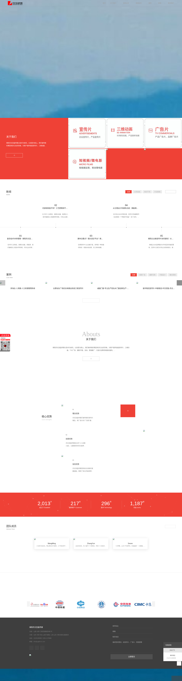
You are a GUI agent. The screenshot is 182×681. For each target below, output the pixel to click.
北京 (34, 635)
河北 (41, 635)
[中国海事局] (101, 604)
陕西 (61, 635)
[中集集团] (143, 604)
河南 (58, 635)
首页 (104, 3)
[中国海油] (122, 604)
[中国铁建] (60, 604)
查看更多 (91, 358)
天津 (38, 635)
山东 (55, 635)
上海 (52, 635)
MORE (14, 155)
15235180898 (171, 658)
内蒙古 (48, 635)
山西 (44, 635)
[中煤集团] (81, 604)
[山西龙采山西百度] (39, 604)
